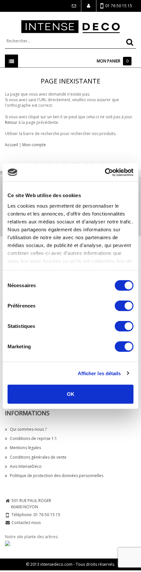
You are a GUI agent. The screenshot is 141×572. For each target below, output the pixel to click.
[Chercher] (129, 42)
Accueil (11, 145)
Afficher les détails (99, 373)
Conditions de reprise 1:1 (33, 438)
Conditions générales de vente (38, 457)
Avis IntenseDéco (26, 466)
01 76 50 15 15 (118, 6)
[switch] (124, 306)
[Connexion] (73, 6)
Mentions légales (25, 447)
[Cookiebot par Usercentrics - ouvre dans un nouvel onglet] (104, 172)
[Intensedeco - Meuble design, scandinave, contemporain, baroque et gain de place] (70, 26)
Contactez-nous (26, 522)
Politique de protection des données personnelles (56, 475)
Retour (11, 122)
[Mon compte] (88, 6)
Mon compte (34, 145)
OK (70, 394)
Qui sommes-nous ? (28, 429)
